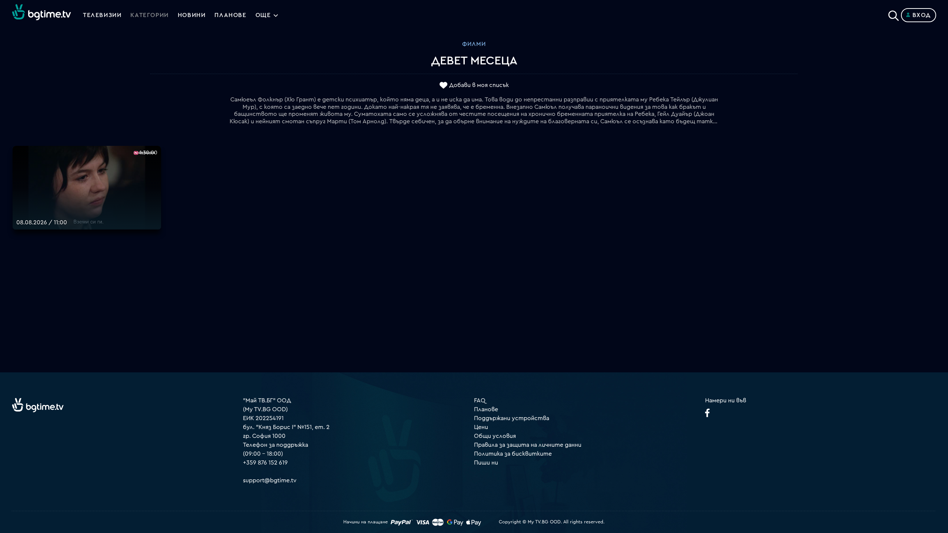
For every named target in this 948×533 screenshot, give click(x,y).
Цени (481, 427)
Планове (486, 409)
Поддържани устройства (511, 418)
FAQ (479, 400)
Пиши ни (486, 463)
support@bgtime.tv (270, 480)
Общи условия (495, 436)
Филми (474, 44)
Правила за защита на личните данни (527, 445)
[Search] (893, 13)
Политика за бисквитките (513, 454)
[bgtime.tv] (38, 405)
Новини (192, 15)
